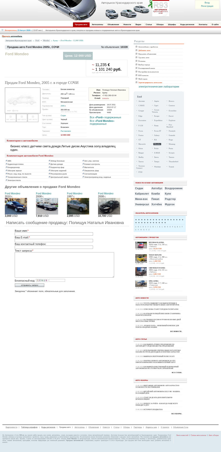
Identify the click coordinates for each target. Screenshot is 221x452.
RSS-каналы (143, 75)
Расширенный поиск (146, 68)
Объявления (93, 427)
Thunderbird (173, 161)
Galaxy (157, 135)
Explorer (172, 120)
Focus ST (157, 131)
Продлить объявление (147, 54)
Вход (207, 2)
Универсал (142, 204)
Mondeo (46, 40)
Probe (156, 148)
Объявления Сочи (180, 427)
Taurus (141, 161)
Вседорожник (173, 188)
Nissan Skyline (155, 255)
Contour (172, 105)
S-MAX (157, 153)
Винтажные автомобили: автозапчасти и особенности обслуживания (157, 386)
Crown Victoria (155, 111)
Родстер (170, 199)
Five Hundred (169, 126)
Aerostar (141, 101)
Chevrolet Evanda (157, 268)
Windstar (157, 167)
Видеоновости (11, 427)
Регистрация (207, 6)
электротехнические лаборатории (158, 86)
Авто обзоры (214, 435)
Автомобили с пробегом (148, 47)
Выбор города (144, 65)
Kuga (171, 140)
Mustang (172, 144)
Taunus (171, 157)
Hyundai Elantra (156, 242)
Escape (156, 116)
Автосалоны (80, 427)
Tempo (156, 161)
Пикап (155, 199)
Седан (63, 115)
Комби (155, 193)
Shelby (141, 157)
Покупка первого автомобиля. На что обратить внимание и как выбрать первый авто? (156, 361)
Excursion (142, 120)
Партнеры (138, 427)
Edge (140, 116)
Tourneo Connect (140, 167)
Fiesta (156, 126)
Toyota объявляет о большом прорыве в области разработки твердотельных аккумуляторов (157, 304)
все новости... (176, 331)
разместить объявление (110, 437)
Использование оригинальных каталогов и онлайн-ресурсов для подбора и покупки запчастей (158, 351)
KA (155, 140)
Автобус (156, 188)
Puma (171, 148)
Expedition (158, 120)
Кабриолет (142, 193)
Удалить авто (143, 57)
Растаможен (66, 131)
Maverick (142, 144)
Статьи (116, 427)
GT (139, 140)
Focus (140, 131)
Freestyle (172, 131)
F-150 (140, 126)
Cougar (141, 111)
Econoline (172, 111)
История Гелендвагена (153, 409)
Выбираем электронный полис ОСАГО (159, 356)
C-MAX (141, 105)
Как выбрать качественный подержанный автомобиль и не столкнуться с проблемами (157, 367)
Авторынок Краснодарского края (18, 40)
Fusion (141, 135)
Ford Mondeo (12, 193)
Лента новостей (182, 435)
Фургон (170, 204)
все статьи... (177, 372)
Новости (106, 427)
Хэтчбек (156, 204)
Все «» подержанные (105, 117)
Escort (171, 116)
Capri (156, 105)
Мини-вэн (141, 199)
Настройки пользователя (148, 72)
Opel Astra (153, 281)
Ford (37, 40)
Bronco (171, 101)
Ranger (141, 153)
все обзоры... (176, 414)
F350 (140, 172)
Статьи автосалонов (198, 435)
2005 (63, 106)
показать (105, 98)
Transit (171, 167)
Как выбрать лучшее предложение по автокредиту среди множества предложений (155, 345)
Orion (140, 148)
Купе (168, 193)
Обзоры (126, 427)
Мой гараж (142, 79)
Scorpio (172, 153)
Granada (172, 135)
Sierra (156, 157)
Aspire (156, 101)
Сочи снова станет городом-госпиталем (161, 309)
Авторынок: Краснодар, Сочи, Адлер (102, 10)
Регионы (141, 61)
